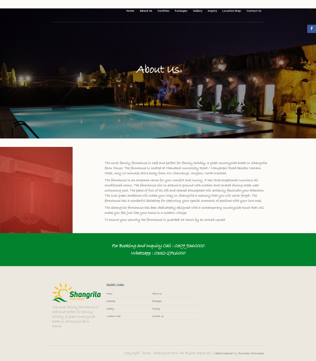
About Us (157, 293)
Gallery (110, 308)
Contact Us (158, 316)
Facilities (110, 301)
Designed (227, 353)
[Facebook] (311, 29)
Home (109, 293)
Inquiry (156, 308)
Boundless (244, 353)
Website (218, 353)
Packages (157, 301)
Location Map (113, 316)
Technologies (257, 353)
